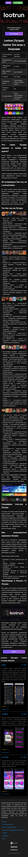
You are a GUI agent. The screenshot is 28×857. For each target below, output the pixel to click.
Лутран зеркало (14, 33)
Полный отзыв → (6, 709)
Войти (8, 2)
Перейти (14, 651)
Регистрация (17, 2)
